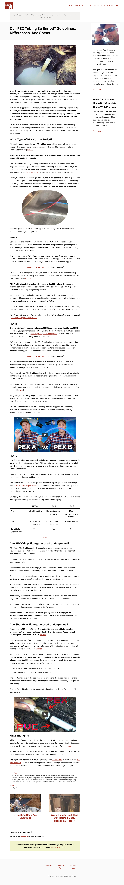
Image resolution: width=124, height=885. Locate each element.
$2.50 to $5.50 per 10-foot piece (43, 334)
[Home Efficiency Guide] (21, 6)
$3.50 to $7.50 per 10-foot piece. (23, 318)
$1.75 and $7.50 (32, 172)
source (29, 150)
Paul (13, 785)
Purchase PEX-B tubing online (38, 356)
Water (17, 788)
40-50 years (57, 760)
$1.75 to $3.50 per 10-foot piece (29, 486)
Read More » (98, 90)
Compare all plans (57, 847)
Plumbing (12, 788)
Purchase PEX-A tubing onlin (37, 267)
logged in (24, 837)
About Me (48, 866)
